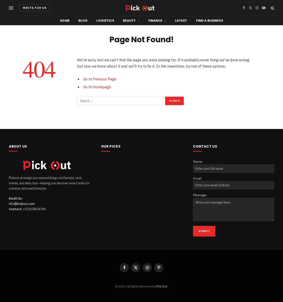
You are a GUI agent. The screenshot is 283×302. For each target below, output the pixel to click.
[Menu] (11, 8)
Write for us (35, 8)
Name (197, 162)
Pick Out (161, 286)
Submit (204, 231)
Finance (155, 20)
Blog (83, 20)
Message (200, 195)
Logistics (105, 20)
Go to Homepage (97, 87)
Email (197, 178)
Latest (181, 20)
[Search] (272, 8)
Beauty (129, 20)
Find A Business (209, 20)
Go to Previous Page (99, 79)
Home (65, 20)
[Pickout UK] (141, 8)
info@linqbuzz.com (22, 204)
